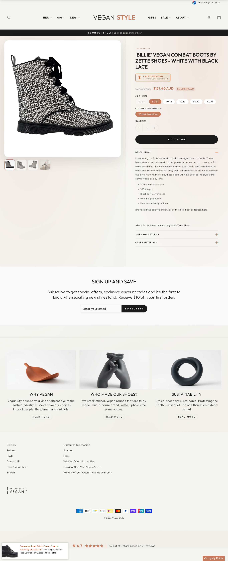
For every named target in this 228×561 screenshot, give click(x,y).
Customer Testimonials (76, 444)
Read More (41, 417)
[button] (214, 558)
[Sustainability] (186, 369)
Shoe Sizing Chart (17, 467)
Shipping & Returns (147, 234)
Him (60, 17)
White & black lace (148, 114)
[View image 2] (21, 164)
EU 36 (142, 101)
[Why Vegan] (41, 369)
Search (11, 472)
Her (46, 17)
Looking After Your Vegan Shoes (82, 467)
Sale (164, 17)
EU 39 (182, 101)
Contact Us (13, 461)
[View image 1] (9, 164)
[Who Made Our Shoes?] (114, 369)
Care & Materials (146, 242)
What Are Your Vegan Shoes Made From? (87, 472)
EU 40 (196, 101)
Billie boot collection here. (193, 209)
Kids (73, 17)
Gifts (152, 17)
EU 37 (155, 101)
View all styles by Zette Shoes (174, 225)
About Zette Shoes (145, 225)
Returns (11, 450)
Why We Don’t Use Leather (79, 461)
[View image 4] (44, 164)
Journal (67, 450)
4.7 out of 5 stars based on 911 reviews (132, 545)
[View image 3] (33, 164)
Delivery (12, 444)
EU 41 (210, 101)
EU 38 (169, 101)
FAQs (10, 455)
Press (66, 455)
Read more (186, 417)
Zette (124, 405)
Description (143, 152)
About (181, 17)
